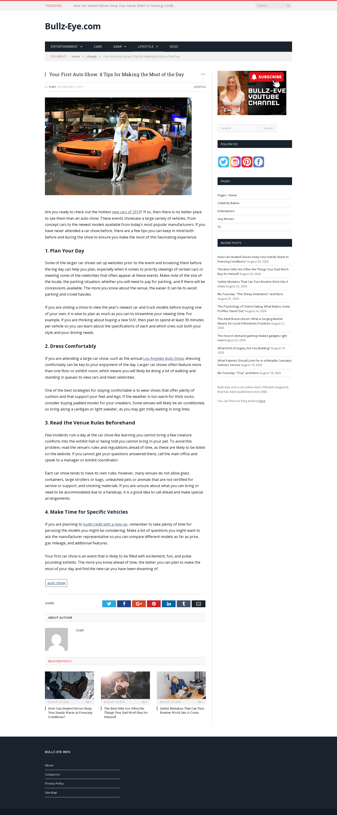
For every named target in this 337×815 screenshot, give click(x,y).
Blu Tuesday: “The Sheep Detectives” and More (250, 294)
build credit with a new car (105, 524)
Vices (174, 46)
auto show (56, 582)
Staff (52, 87)
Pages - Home (227, 195)
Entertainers (226, 211)
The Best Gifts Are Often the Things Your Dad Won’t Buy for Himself (124, 6)
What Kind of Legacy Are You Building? (244, 348)
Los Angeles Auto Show (163, 358)
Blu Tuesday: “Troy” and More (238, 373)
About (49, 765)
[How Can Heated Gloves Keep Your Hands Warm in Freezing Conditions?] (69, 687)
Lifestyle (146, 46)
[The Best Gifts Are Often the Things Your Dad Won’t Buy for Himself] (125, 687)
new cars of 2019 (126, 211)
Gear (117, 46)
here (262, 401)
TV (219, 227)
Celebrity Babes (229, 203)
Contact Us (52, 774)
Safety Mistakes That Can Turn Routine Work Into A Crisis (182, 710)
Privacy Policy (54, 783)
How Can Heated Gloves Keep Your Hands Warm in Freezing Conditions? (70, 712)
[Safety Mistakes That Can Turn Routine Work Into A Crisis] (181, 687)
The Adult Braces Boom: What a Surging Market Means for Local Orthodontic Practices (250, 321)
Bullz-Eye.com (73, 26)
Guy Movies (226, 219)
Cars (98, 46)
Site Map (51, 792)
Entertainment (64, 46)
